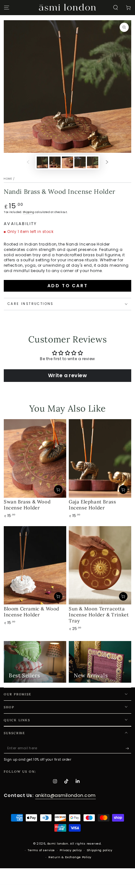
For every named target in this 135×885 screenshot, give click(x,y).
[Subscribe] (128, 748)
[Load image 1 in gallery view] (42, 162)
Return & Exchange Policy (69, 857)
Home (8, 179)
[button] (115, 7)
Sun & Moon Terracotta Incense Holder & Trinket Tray (99, 615)
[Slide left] (28, 162)
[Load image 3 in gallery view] (67, 162)
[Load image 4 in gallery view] (79, 162)
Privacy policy (71, 850)
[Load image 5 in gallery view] (92, 162)
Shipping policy (99, 850)
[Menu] (6, 7)
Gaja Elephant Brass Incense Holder (92, 505)
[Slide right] (106, 162)
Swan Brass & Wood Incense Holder (27, 505)
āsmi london (57, 843)
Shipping (28, 212)
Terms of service (41, 850)
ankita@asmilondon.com (65, 795)
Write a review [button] (67, 375)
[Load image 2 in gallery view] (54, 162)
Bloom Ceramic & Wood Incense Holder (31, 612)
